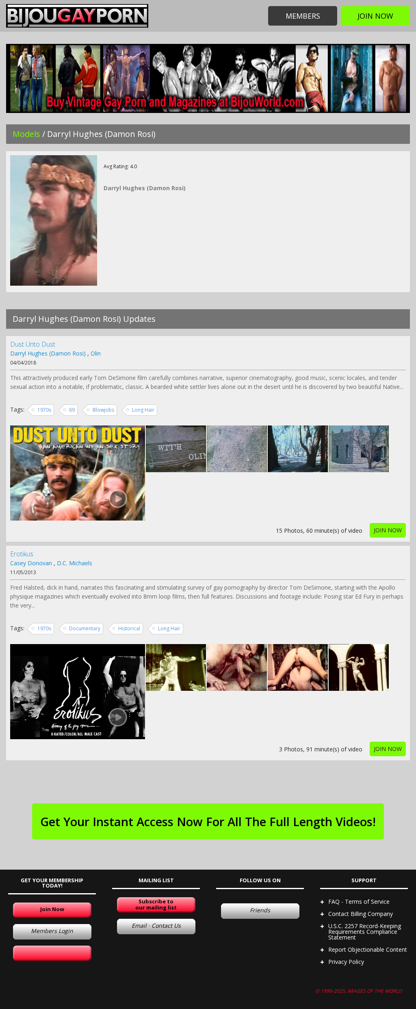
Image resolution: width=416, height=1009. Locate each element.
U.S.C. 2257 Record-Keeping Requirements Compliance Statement (364, 931)
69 (72, 409)
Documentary (84, 628)
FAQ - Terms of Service (359, 901)
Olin (96, 353)
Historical (129, 628)
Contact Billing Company (360, 914)
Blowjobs (103, 409)
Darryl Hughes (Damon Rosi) (48, 353)
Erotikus (21, 553)
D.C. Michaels (74, 563)
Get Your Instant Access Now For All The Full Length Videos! (208, 821)
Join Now (375, 16)
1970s (44, 409)
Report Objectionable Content (367, 949)
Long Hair (143, 409)
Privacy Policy (346, 962)
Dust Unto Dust (32, 344)
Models (26, 133)
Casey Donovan (31, 563)
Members (303, 16)
